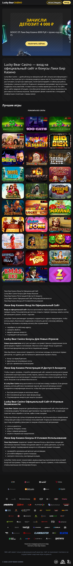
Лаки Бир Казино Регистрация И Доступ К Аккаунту (23, 296)
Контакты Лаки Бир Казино (37, 546)
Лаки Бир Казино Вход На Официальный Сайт (21, 291)
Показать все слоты (36, 110)
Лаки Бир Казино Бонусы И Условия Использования (23, 301)
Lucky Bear (12, 2)
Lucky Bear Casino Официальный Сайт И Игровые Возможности (28, 298)
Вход (66, 2)
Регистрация (54, 2)
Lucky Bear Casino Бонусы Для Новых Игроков (21, 293)
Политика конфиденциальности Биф (36, 544)
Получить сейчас (36, 44)
